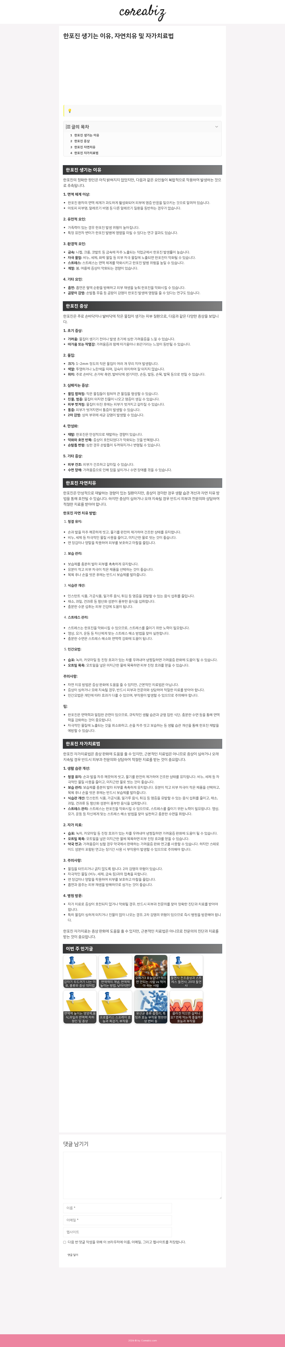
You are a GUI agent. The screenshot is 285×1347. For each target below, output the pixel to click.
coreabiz (142, 11)
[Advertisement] (142, 72)
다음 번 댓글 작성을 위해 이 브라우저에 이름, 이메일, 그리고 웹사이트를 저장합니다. (127, 1242)
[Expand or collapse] (216, 126)
